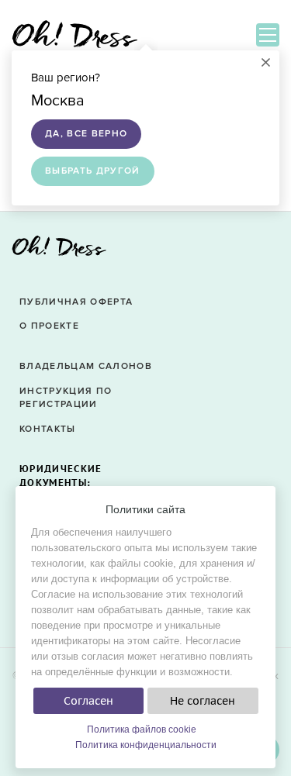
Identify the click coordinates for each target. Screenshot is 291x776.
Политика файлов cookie (141, 729)
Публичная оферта (76, 302)
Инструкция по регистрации (65, 397)
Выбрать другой (92, 171)
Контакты (47, 429)
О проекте (49, 326)
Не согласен (202, 701)
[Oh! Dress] (59, 251)
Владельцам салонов (85, 366)
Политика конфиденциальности (146, 745)
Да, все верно (86, 134)
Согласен (88, 701)
